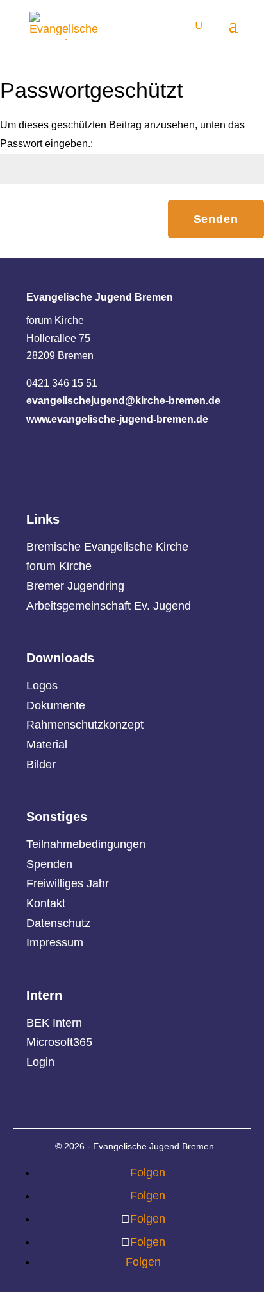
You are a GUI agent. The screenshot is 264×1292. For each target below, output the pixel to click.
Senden (216, 219)
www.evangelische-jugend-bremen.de (117, 419)
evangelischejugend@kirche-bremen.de (123, 400)
